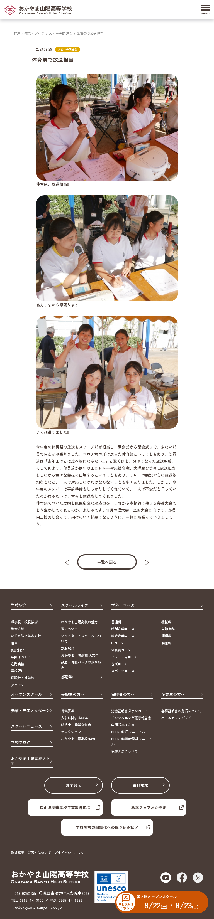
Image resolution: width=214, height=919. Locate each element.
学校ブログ (20, 742)
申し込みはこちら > (126, 906)
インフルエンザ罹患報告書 (131, 717)
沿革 (14, 642)
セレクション (71, 731)
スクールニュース (26, 726)
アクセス (17, 685)
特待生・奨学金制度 (76, 724)
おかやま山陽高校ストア (30, 761)
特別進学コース (123, 628)
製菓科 (166, 642)
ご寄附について (39, 852)
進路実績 (17, 663)
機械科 (166, 621)
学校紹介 (18, 605)
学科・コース (123, 605)
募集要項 (67, 710)
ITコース (117, 642)
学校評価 (17, 670)
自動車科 (168, 628)
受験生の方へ (72, 694)
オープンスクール (26, 694)
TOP (17, 33)
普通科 (116, 621)
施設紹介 (17, 649)
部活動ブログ (34, 33)
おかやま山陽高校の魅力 (79, 621)
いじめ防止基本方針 (26, 635)
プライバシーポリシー (71, 852)
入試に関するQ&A (74, 717)
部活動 (67, 676)
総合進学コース (123, 635)
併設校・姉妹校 (22, 677)
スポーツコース (123, 670)
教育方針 (17, 628)
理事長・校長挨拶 (24, 621)
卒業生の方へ (173, 694)
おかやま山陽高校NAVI (78, 738)
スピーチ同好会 (60, 33)
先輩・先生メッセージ (30, 710)
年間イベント (21, 656)
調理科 (166, 635)
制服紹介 (67, 648)
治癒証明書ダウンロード (129, 710)
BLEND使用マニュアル (128, 731)
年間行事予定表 (123, 724)
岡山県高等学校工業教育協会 (65, 807)
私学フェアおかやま (148, 807)
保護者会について (124, 751)
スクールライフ (74, 605)
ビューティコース (124, 656)
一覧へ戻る (107, 562)
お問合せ (73, 785)
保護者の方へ (123, 694)
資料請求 (140, 785)
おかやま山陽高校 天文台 (80, 655)
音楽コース (119, 663)
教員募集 (17, 852)
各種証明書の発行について (181, 710)
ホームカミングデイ (176, 717)
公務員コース (121, 649)
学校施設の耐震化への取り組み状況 (107, 827)
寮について (69, 628)
